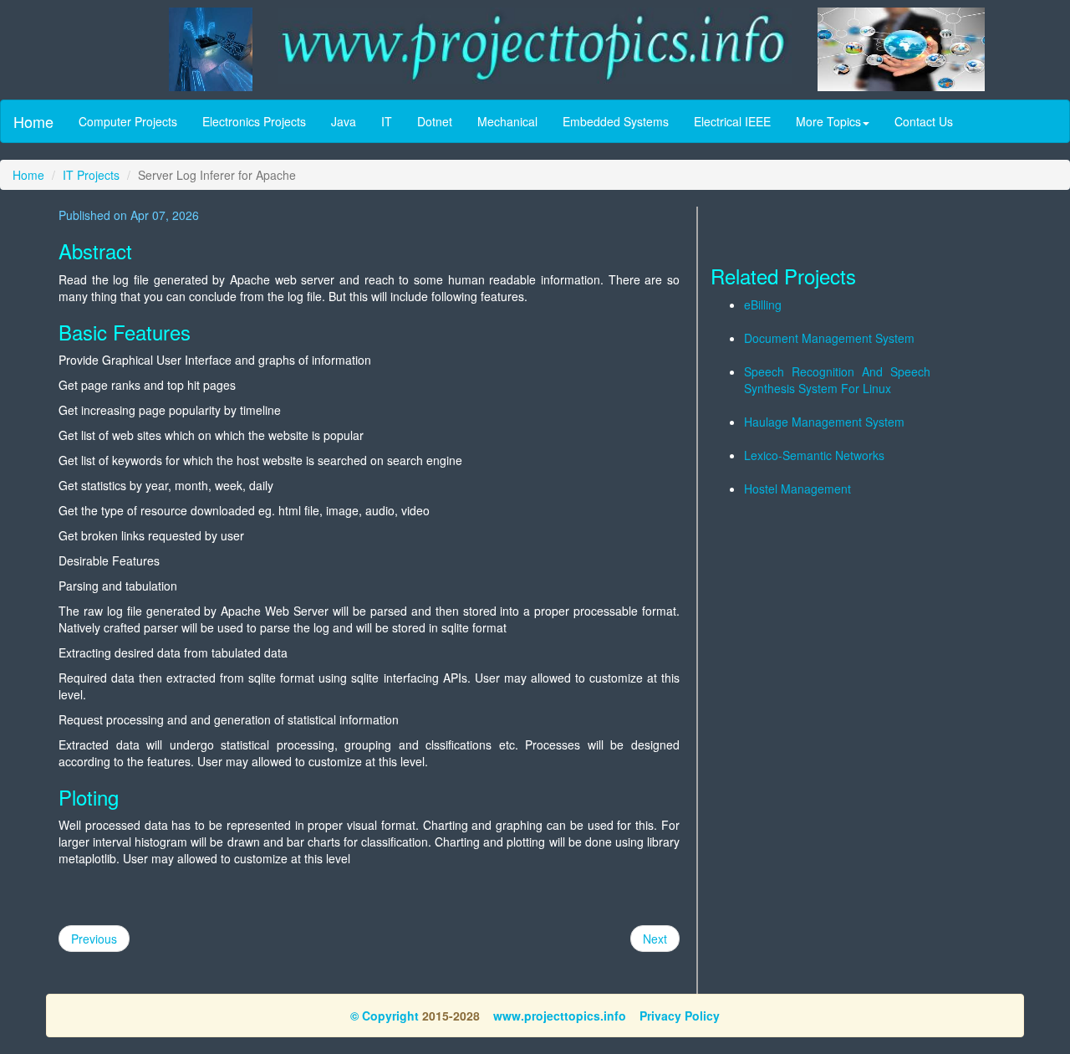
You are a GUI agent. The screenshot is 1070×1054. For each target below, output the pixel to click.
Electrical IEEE (732, 121)
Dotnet (434, 121)
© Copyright (384, 1015)
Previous (94, 938)
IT (386, 121)
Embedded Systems (616, 121)
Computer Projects (128, 121)
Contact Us (923, 121)
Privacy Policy (679, 1015)
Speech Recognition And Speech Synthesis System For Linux (837, 380)
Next (655, 938)
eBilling (763, 304)
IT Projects (91, 174)
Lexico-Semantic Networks (814, 455)
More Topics (828, 121)
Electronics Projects (254, 121)
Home (33, 121)
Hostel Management (797, 488)
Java (343, 121)
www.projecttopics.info (559, 1015)
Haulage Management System (824, 421)
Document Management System (829, 338)
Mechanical (507, 121)
